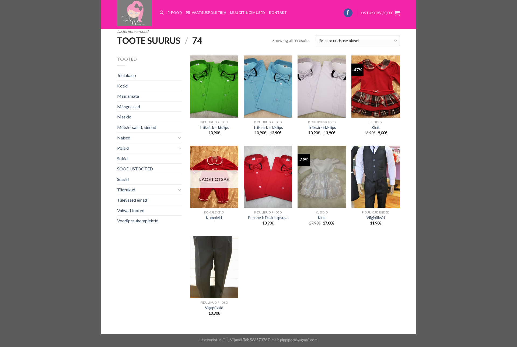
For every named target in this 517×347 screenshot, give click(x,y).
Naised (123, 137)
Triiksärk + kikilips (214, 127)
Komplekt (214, 217)
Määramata (128, 96)
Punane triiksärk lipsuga (268, 217)
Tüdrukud (126, 189)
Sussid (123, 179)
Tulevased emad (132, 199)
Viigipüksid (375, 217)
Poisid (123, 147)
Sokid (122, 158)
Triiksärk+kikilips (322, 127)
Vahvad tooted (130, 210)
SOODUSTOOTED (135, 168)
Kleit (376, 127)
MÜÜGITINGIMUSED (247, 12)
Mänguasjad (128, 106)
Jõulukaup (126, 75)
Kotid (122, 85)
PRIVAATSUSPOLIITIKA (206, 12)
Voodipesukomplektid (137, 220)
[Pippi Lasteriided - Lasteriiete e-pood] (134, 13)
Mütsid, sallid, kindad (136, 127)
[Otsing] (162, 13)
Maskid (124, 116)
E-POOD (174, 12)
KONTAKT (278, 12)
